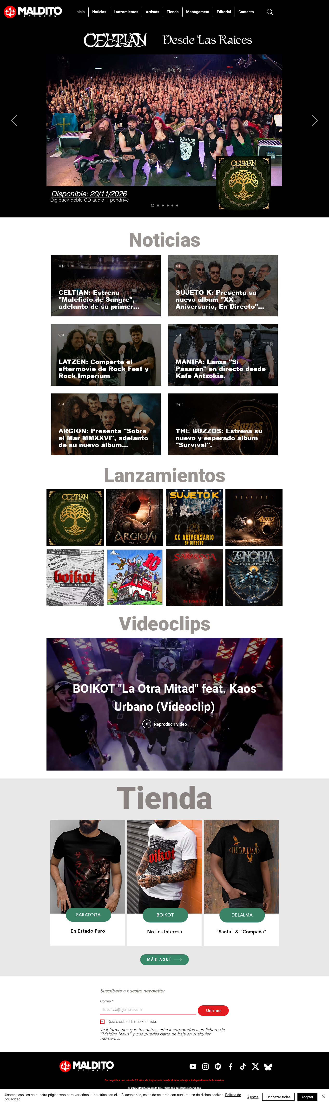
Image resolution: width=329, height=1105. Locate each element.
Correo (106, 1001)
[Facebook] (230, 1066)
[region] (87, 883)
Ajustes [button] (252, 1096)
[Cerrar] (323, 1096)
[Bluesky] (268, 1066)
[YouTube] (192, 1066)
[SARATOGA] (172, 205)
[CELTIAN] (152, 205)
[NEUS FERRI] (177, 205)
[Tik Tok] (243, 1066)
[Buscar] (270, 12)
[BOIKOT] (168, 205)
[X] (255, 1066)
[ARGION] (158, 205)
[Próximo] (315, 121)
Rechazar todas (278, 1096)
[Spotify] (218, 1066)
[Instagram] (205, 1066)
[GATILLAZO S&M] (163, 205)
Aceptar (307, 1096)
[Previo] (14, 121)
